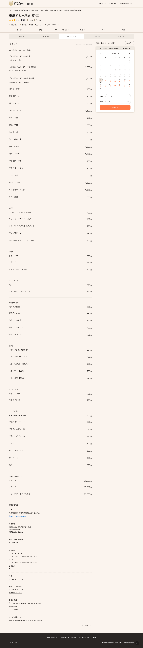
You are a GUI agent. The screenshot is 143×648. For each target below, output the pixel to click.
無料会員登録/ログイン (127, 3)
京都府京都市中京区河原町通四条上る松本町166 (24, 513)
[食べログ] (13, 643)
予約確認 (114, 3)
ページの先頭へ (137, 643)
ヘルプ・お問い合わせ (52, 637)
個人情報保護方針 (84, 637)
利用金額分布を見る (15, 592)
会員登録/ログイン (119, 48)
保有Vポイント (103, 3)
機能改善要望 (65, 637)
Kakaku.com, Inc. (112, 642)
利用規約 (74, 637)
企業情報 (94, 637)
